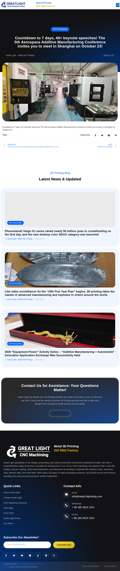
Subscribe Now (64, 545)
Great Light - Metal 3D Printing (19, 239)
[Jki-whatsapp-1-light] (30, 555)
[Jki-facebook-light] (6, 555)
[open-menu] (117, 5)
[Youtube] (21, 555)
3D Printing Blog (60, 29)
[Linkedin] (46, 555)
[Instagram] (53, 555)
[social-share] (95, 135)
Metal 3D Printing (43, 3)
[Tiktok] (38, 555)
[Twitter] (14, 555)
